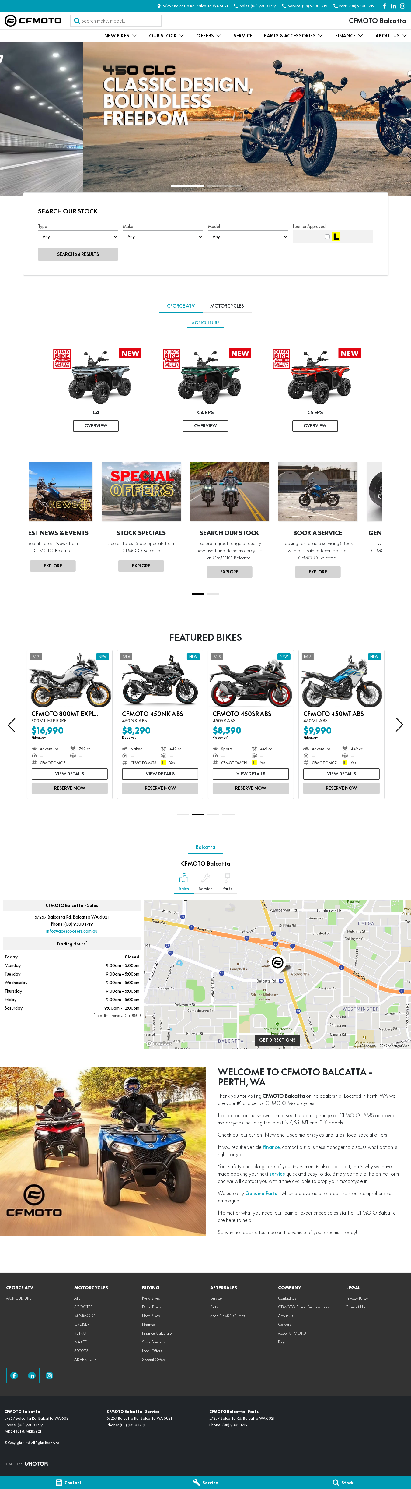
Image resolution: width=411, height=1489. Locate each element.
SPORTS (81, 1350)
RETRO (80, 1333)
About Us (387, 36)
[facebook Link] (384, 6)
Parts (214, 1306)
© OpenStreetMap (394, 1045)
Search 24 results (78, 254)
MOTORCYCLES (227, 306)
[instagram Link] (402, 6)
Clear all (361, 213)
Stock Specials (153, 1341)
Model (214, 226)
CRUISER (81, 1324)
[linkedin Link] (393, 6)
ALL (77, 1298)
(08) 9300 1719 (78, 924)
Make (128, 226)
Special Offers (153, 1359)
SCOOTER (83, 1306)
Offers (205, 36)
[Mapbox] (160, 1043)
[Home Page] (33, 21)
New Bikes (117, 36)
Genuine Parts (261, 1193)
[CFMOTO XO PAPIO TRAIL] (160, 678)
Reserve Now (69, 788)
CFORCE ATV (181, 306)
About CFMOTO (292, 1333)
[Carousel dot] (187, 186)
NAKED (81, 1341)
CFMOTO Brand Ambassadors (303, 1306)
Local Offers (152, 1350)
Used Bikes (151, 1315)
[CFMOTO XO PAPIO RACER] (70, 678)
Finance (345, 36)
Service (243, 36)
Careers (284, 1324)
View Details (69, 774)
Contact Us (287, 1298)
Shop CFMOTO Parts (227, 1315)
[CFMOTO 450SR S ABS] (251, 678)
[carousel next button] (399, 724)
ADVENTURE (85, 1359)
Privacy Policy (357, 1298)
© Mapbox (368, 1045)
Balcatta (205, 847)
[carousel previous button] (12, 724)
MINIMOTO (85, 1315)
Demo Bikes (151, 1306)
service (277, 1174)
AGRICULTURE (205, 322)
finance (271, 1147)
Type (42, 226)
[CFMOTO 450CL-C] (341, 678)
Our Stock (163, 36)
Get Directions (277, 1040)
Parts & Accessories (290, 36)
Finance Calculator (157, 1333)
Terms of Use (356, 1306)
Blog (281, 1341)
